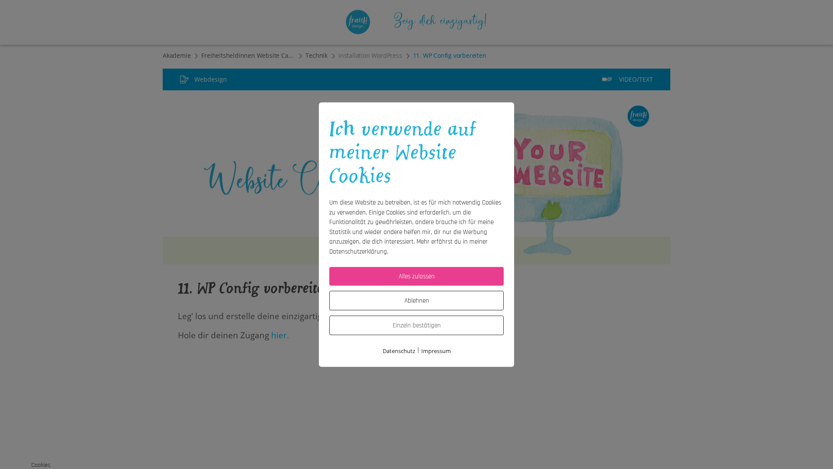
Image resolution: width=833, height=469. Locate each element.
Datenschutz (399, 351)
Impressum (436, 351)
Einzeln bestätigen (417, 325)
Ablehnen (416, 301)
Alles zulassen (417, 276)
